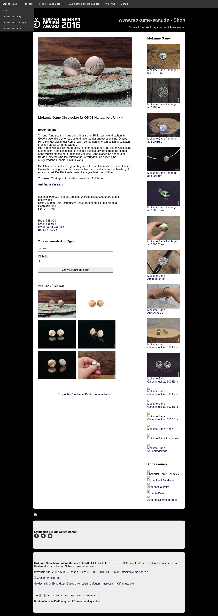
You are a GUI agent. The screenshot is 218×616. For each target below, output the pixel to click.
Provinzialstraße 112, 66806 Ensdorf (56, 572)
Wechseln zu (10, 4)
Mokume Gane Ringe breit (163, 438)
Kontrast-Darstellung (87, 595)
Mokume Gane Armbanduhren (156, 277)
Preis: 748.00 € (51, 225)
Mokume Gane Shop (49, 4)
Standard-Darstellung (63, 595)
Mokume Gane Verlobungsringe (157, 449)
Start (5, 11)
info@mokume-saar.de (134, 572)
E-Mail (124, 4)
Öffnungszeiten (126, 583)
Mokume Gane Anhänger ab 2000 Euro (162, 243)
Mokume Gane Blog (12, 16)
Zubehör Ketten (156, 493)
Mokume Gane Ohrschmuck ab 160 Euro (162, 346)
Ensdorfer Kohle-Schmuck (163, 474)
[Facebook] (36, 537)
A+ (48, 595)
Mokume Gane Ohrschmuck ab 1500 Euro (163, 418)
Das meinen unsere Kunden (84, 4)
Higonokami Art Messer (161, 480)
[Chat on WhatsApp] (47, 577)
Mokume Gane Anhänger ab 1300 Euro (162, 209)
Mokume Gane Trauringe (14, 22)
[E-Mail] (50, 537)
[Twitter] (43, 537)
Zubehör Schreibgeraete (162, 499)
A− (36, 595)
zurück (29, 4)
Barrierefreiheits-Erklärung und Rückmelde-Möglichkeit (67, 601)
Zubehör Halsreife (158, 486)
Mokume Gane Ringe (160, 428)
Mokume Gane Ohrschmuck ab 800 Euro (162, 405)
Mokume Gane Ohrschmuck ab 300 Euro (162, 380)
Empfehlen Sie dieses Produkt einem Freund (85, 394)
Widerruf (110, 4)
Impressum (108, 583)
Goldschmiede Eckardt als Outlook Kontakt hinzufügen (67, 583)
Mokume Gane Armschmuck (156, 311)
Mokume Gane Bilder (12, 28)
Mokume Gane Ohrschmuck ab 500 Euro (162, 393)
